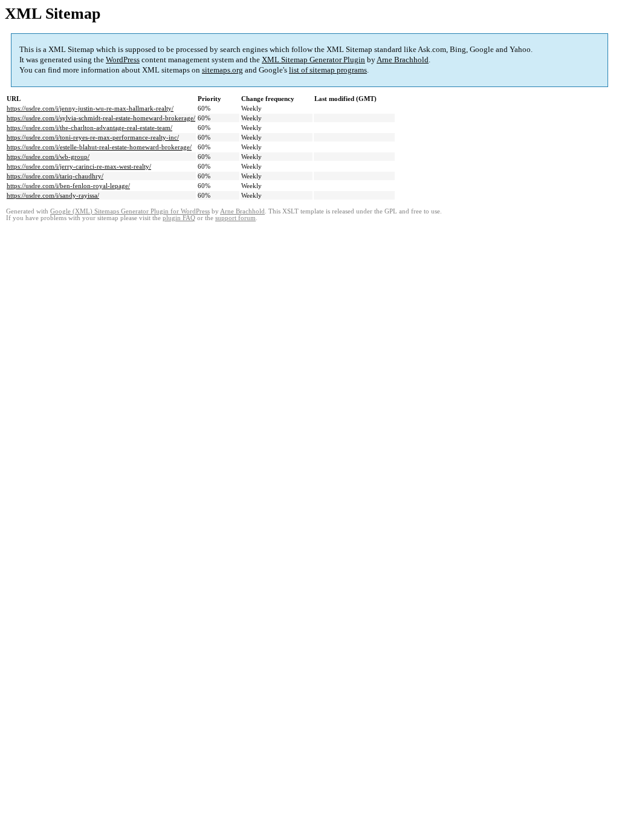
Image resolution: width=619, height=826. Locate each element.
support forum (235, 218)
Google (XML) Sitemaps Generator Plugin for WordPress (130, 211)
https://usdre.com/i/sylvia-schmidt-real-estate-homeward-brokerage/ (101, 118)
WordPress (123, 59)
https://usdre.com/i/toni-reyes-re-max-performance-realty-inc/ (93, 137)
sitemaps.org (222, 69)
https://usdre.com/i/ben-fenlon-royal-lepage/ (68, 185)
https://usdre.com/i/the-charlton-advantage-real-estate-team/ (89, 127)
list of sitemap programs (328, 69)
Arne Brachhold (403, 59)
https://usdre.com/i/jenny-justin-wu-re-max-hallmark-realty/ (90, 108)
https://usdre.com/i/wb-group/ (48, 156)
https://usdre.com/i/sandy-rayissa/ (53, 195)
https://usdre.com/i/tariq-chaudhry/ (55, 176)
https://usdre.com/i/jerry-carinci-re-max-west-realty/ (79, 166)
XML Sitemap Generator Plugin (313, 59)
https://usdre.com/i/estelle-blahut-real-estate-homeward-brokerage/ (99, 147)
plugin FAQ (179, 218)
